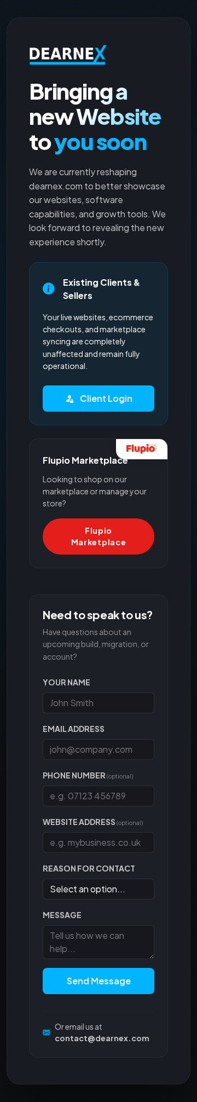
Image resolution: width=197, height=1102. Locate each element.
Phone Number (88, 775)
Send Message (99, 980)
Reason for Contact (89, 868)
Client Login (105, 398)
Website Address (93, 822)
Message (62, 915)
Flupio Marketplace (98, 536)
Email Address (74, 729)
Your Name (66, 682)
